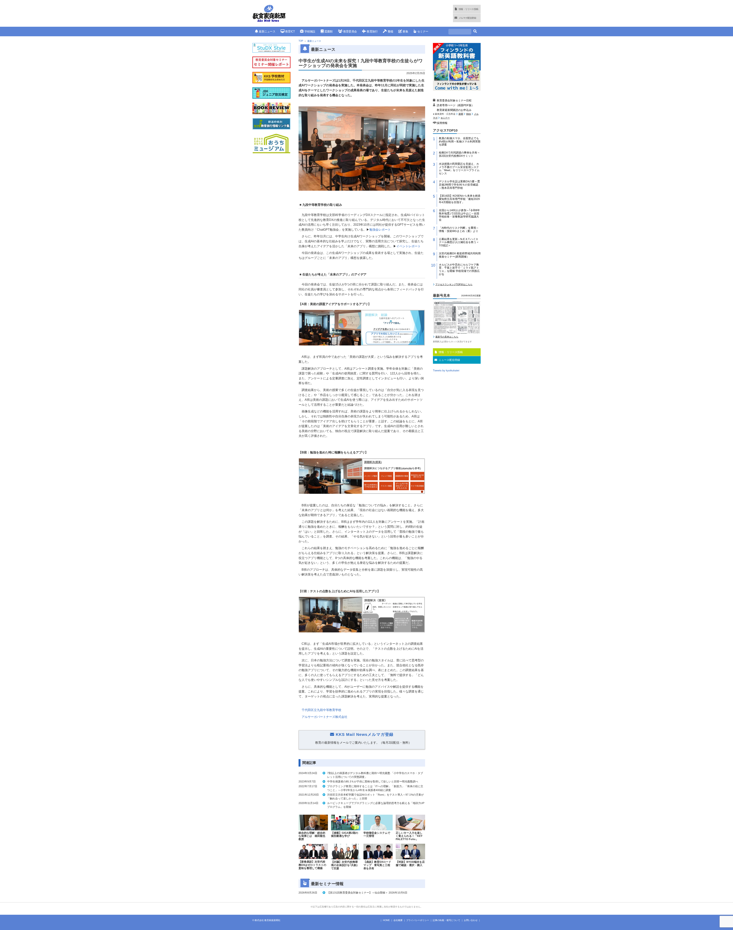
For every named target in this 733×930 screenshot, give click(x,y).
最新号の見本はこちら (446, 336)
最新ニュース (267, 31)
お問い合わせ (471, 920)
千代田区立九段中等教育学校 (321, 710)
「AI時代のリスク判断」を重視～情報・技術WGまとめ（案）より (459, 229)
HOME (386, 920)
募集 (405, 31)
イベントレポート (408, 246)
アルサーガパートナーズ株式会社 (324, 716)
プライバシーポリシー (417, 920)
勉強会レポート (380, 229)
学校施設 (309, 31)
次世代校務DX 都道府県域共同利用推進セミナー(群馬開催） (460, 255)
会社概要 (398, 920)
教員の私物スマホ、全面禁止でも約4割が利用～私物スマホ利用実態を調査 (459, 141)
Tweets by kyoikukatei (446, 370)
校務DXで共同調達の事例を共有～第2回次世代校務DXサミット (459, 154)
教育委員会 (350, 31)
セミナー (422, 31)
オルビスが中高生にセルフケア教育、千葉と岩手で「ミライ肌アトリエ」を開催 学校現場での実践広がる (459, 269)
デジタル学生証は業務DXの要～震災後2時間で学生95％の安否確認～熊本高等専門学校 (459, 184)
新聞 (461, 114)
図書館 (329, 31)
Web (468, 114)
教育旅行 (372, 31)
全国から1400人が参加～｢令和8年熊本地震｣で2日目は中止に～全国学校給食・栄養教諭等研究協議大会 (459, 215)
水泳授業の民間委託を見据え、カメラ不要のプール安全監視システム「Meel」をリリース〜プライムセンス (459, 168)
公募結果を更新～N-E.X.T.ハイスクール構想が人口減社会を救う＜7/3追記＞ (459, 242)
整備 (390, 31)
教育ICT (290, 31)
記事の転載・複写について (446, 920)
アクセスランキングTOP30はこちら (453, 284)
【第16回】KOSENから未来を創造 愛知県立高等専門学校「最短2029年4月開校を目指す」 (460, 199)
